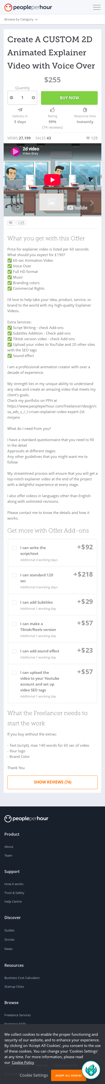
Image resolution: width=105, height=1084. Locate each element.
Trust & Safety (14, 892)
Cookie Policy (23, 1062)
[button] (96, 7)
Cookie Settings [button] (34, 1075)
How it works (13, 884)
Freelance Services (17, 1015)
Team (8, 855)
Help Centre (13, 901)
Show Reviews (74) (52, 782)
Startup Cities (14, 986)
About (8, 846)
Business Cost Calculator (22, 978)
